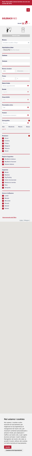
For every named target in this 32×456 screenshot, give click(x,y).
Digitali (23, 30)
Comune (4, 61)
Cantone (4, 55)
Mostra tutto (16, 35)
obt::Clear (28, 42)
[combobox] (16, 58)
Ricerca (4, 40)
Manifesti (9, 30)
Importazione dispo (7, 47)
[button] (28, 10)
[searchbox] (16, 58)
